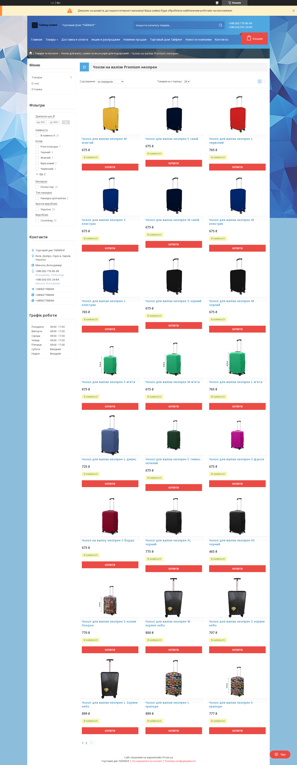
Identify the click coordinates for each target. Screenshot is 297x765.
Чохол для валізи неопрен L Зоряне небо (110, 704)
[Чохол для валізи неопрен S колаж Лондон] (110, 597)
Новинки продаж (135, 39)
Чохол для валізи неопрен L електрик (104, 303)
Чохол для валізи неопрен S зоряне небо (237, 623)
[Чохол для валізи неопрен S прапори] (237, 678)
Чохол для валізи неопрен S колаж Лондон (109, 623)
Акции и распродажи (105, 39)
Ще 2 (42, 174)
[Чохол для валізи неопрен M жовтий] (110, 114)
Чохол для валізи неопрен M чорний (231, 303)
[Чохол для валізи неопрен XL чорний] (173, 516)
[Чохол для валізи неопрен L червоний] (237, 114)
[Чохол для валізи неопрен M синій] (173, 196)
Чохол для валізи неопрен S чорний (173, 301)
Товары (50, 39)
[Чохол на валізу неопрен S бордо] (110, 516)
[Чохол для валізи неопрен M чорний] (237, 277)
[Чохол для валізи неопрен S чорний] (173, 277)
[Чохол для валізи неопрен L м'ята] (237, 358)
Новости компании (198, 39)
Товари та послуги (46, 53)
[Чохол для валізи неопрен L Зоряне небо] (110, 678)
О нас (36, 83)
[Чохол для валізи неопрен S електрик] (110, 196)
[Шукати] (221, 25)
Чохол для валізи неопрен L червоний (231, 140)
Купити (110, 167)
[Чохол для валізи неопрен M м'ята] (173, 358)
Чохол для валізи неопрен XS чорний (232, 542)
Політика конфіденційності (180, 761)
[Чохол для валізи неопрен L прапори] (173, 678)
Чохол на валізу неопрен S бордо (108, 540)
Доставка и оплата (74, 39)
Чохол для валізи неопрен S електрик (104, 222)
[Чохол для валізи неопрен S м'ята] (110, 358)
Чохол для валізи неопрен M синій (172, 220)
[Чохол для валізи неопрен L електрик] (110, 277)
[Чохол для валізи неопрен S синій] (173, 114)
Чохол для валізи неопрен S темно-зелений (173, 461)
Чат (283, 754)
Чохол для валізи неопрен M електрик (231, 222)
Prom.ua (168, 757)
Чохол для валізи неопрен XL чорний (168, 542)
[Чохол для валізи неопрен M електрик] (237, 196)
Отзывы (37, 89)
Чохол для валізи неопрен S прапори (231, 704)
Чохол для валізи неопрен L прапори (167, 704)
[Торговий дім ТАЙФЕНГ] (44, 25)
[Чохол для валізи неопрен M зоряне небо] (173, 597)
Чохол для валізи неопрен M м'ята (172, 382)
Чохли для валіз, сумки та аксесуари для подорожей (95, 53)
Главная (36, 39)
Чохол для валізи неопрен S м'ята (108, 382)
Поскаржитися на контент (147, 761)
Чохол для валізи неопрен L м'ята (235, 382)
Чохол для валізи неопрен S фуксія (236, 459)
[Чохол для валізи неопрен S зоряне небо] (237, 597)
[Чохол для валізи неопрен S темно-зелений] (173, 435)
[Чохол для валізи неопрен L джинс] (110, 435)
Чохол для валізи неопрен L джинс (109, 459)
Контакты (221, 39)
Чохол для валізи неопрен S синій (171, 139)
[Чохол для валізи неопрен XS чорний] (237, 516)
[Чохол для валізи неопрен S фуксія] (237, 435)
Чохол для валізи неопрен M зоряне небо (167, 623)
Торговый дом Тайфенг (166, 39)
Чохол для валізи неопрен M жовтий (104, 140)
